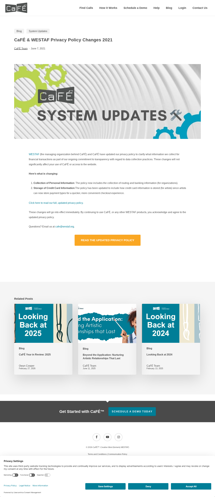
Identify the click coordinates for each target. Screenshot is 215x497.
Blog (19, 31)
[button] (108, 240)
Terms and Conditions (97, 454)
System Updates (38, 31)
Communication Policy (117, 454)
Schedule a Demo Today (132, 411)
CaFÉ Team (21, 48)
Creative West (106, 447)
